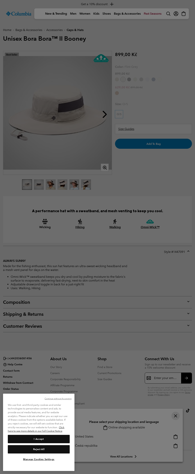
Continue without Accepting (58, 398)
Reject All (39, 449)
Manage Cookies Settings (38, 459)
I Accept (39, 439)
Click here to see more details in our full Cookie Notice (36, 429)
